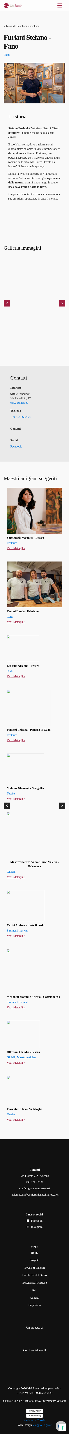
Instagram (37, 1226)
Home (34, 1252)
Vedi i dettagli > (16, 548)
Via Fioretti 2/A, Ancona (34, 1175)
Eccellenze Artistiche (34, 1282)
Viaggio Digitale (42, 1425)
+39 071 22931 (34, 1182)
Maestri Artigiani (26, 1057)
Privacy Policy (34, 1411)
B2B (34, 1290)
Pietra (7, 54)
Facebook (37, 1220)
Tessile (11, 793)
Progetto (34, 1260)
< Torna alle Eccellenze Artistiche (22, 26)
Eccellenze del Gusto (34, 1275)
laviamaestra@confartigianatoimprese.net (34, 1194)
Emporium (34, 1305)
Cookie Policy (34, 1415)
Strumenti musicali (17, 930)
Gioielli (11, 871)
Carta (10, 616)
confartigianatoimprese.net (34, 1188)
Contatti (34, 1297)
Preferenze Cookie (34, 1420)
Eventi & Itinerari (34, 1267)
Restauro (12, 543)
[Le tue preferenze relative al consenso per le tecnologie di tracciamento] (62, 1427)
